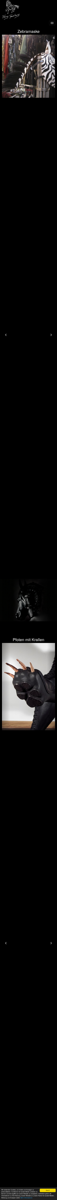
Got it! (48, 1190)
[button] (6, 335)
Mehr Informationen (26, 1198)
